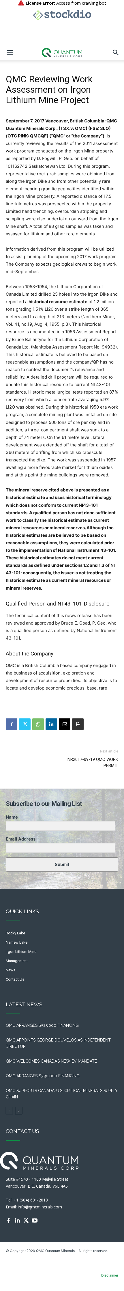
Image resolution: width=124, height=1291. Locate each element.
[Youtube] (34, 1220)
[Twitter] (25, 724)
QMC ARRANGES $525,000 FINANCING (43, 1025)
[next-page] (18, 1110)
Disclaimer (109, 1275)
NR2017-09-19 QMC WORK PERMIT (92, 762)
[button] (116, 52)
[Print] (78, 724)
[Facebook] (11, 724)
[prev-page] (9, 1110)
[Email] (64, 724)
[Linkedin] (51, 724)
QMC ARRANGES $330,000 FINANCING (43, 1076)
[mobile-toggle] (10, 52)
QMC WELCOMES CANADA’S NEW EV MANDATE (52, 1061)
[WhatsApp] (38, 724)
